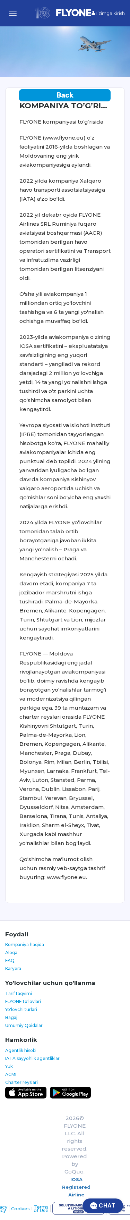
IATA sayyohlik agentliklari (33, 1058)
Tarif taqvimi (18, 993)
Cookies (20, 1208)
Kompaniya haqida (24, 944)
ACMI (10, 1074)
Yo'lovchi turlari (21, 1009)
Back (65, 95)
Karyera (13, 968)
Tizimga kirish (110, 13)
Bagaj (11, 1017)
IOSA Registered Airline (76, 1187)
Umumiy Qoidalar (24, 1025)
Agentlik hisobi (20, 1050)
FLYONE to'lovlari (23, 1001)
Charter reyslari (21, 1082)
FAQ (10, 960)
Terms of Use (41, 1208)
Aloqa (11, 952)
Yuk (9, 1066)
